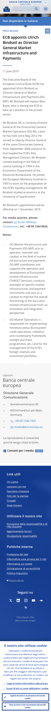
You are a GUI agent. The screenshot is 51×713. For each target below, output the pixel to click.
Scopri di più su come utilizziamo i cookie (27, 689)
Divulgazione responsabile (22, 536)
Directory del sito (16, 580)
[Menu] (45, 9)
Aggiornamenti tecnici (19, 531)
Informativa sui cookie (19, 564)
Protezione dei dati (17, 554)
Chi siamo (12, 482)
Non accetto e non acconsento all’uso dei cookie (27, 706)
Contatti (11, 501)
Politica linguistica (17, 573)
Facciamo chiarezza (18, 491)
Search (36, 8)
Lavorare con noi (16, 487)
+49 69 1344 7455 (25, 421)
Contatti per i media (20, 451)
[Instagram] (26, 600)
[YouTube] (33, 600)
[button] (45, 3)
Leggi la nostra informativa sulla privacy (27, 684)
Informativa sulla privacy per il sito (26, 559)
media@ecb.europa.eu (28, 427)
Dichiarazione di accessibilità (23, 569)
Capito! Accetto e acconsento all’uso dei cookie (27, 697)
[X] (10, 600)
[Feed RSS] (26, 607)
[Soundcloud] (41, 600)
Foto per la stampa (17, 496)
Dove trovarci (14, 505)
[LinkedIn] (18, 600)
